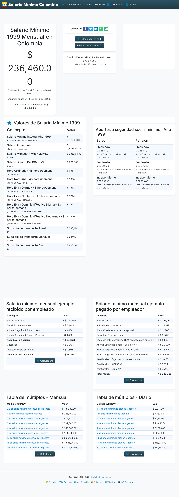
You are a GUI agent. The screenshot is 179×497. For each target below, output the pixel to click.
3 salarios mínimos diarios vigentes (115, 423)
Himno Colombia (81, 482)
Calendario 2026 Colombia (60, 482)
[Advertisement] (89, 16)
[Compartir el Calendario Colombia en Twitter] (90, 28)
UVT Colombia (126, 482)
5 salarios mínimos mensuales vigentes (27, 433)
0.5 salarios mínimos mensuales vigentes (28, 408)
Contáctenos (105, 477)
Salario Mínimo (73, 4)
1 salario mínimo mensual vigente (24, 413)
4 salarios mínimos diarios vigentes (115, 428)
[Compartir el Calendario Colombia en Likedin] (96, 28)
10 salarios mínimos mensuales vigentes (28, 437)
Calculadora (116, 4)
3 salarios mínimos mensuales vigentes (27, 423)
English (94, 477)
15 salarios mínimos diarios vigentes (115, 442)
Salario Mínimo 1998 (91, 39)
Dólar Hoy (102, 64)
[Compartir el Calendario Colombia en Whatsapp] (101, 28)
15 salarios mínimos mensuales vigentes (28, 442)
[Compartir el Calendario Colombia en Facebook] (85, 28)
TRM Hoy (111, 482)
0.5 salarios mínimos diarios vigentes (116, 408)
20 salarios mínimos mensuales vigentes (28, 447)
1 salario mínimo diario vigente (112, 413)
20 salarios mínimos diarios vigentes (115, 447)
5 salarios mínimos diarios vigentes (115, 433)
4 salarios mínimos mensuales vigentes (27, 428)
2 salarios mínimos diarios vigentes (115, 418)
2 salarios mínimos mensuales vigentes (27, 418)
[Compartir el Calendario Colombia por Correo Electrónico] (106, 28)
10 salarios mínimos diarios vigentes (115, 437)
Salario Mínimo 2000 (88, 45)
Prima (132, 4)
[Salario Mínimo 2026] (30, 4)
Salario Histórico (95, 4)
